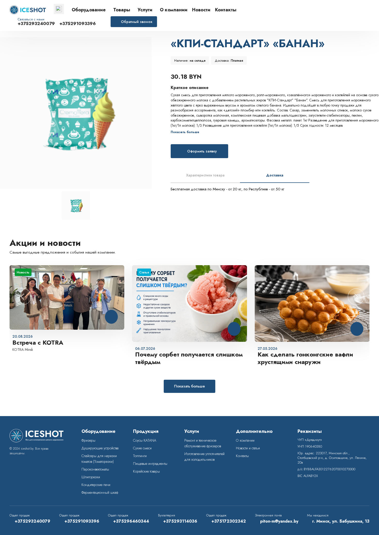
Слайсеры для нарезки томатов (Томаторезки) (99, 458)
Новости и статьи (248, 448)
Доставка (274, 175)
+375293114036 (180, 521)
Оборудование (89, 10)
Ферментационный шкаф (99, 492)
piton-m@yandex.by (279, 521)
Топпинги (140, 455)
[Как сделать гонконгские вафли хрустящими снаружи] (312, 303)
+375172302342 (228, 521)
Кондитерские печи (95, 484)
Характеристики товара (205, 175)
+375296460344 (131, 521)
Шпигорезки (90, 477)
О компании (173, 10)
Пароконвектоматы (95, 469)
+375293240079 (36, 23)
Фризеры (88, 440)
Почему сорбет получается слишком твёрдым (189, 358)
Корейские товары (146, 471)
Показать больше (189, 386)
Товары (121, 10)
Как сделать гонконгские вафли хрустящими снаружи (305, 358)
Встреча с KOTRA (37, 342)
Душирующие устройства (100, 448)
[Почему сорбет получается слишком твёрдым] (189, 303)
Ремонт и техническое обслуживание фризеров (202, 443)
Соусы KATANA (144, 440)
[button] (356, 296)
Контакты (225, 10)
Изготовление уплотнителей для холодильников (204, 456)
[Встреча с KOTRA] (67, 297)
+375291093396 (77, 23)
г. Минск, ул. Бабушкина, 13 (340, 521)
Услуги (145, 10)
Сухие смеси (142, 448)
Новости (201, 10)
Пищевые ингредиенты (150, 463)
